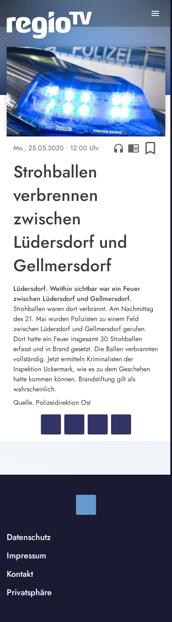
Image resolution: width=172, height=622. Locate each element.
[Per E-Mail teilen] (121, 424)
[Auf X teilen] (74, 424)
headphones (118, 148)
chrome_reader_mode (133, 148)
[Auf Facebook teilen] (51, 424)
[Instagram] (86, 505)
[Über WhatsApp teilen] (98, 424)
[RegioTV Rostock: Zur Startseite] (49, 25)
